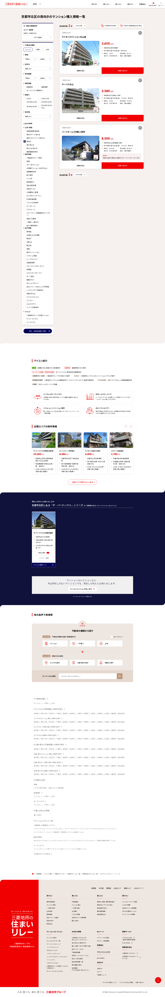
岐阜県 (72, 713)
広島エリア (117, 888)
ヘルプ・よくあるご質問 (126, 982)
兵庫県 (99, 713)
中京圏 (101, 888)
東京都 (36, 713)
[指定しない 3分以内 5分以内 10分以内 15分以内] (37, 69)
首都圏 (93, 888)
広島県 (106, 713)
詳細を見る (81, 70)
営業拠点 (142, 4)
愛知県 (65, 713)
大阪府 (93, 713)
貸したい (118, 4)
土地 (53, 703)
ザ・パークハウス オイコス (95, 829)
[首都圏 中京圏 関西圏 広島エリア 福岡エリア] (36, 4)
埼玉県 (51, 713)
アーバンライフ (39, 849)
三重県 (79, 713)
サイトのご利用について (110, 982)
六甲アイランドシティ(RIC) (55, 849)
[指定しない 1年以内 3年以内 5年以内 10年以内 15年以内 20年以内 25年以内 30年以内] (37, 116)
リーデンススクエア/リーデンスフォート (82, 840)
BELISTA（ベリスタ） (41, 840)
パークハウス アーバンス (42, 832)
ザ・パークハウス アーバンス (74, 829)
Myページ (161, 5)
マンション (37, 703)
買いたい (106, 4)
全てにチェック (118, 637)
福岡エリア (127, 888)
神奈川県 (44, 713)
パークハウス (110, 829)
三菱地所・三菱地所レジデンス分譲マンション (68, 832)
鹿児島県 (121, 713)
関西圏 (108, 888)
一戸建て (46, 703)
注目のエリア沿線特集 (56, 788)
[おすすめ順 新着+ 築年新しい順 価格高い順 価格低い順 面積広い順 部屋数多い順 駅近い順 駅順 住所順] (80, 26)
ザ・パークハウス (39, 829)
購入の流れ (38, 815)
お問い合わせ (122, 70)
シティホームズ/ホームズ (58, 840)
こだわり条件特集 (40, 788)
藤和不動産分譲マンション (107, 840)
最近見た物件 (152, 4)
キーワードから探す (49, 676)
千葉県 (58, 713)
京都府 (86, 713)
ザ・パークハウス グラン (55, 829)
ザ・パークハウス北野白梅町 (43, 533)
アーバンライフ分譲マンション (76, 849)
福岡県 (113, 713)
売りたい (94, 4)
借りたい (130, 4)
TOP (158, 981)
